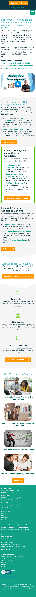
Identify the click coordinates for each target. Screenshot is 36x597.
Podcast (3, 564)
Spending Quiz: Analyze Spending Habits (12, 556)
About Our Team (6, 511)
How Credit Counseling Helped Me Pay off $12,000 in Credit (18, 424)
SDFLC (3, 558)
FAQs (2, 515)
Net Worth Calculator (14, 183)
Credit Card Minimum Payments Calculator (13, 546)
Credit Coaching (5, 538)
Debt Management (6, 536)
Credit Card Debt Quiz (7, 554)
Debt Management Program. (14, 129)
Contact (3, 522)
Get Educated (8, 249)
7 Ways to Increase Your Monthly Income (18, 449)
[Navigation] (32, 12)
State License (5, 520)
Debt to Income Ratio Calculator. (14, 175)
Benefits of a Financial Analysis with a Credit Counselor (18, 398)
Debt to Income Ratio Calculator (10, 544)
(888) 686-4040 (18, 7)
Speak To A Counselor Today (18, 360)
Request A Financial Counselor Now (18, 276)
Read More (18, 480)
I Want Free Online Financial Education (18, 66)
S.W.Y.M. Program (6, 562)
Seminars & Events (6, 560)
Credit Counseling (6, 534)
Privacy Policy (18, 593)
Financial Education (17, 240)
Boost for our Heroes (7, 567)
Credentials (4, 518)
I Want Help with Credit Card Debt (16, 63)
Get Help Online (9, 142)
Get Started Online (18, 3)
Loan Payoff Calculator (7, 542)
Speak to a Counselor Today (17, 198)
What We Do (5, 513)
